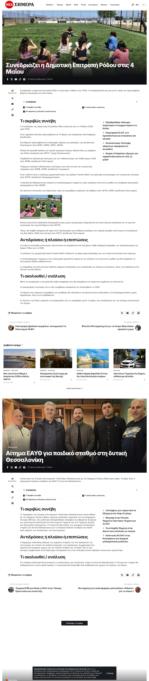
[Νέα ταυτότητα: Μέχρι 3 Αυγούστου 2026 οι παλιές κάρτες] (19, 358)
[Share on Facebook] (7, 79)
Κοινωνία (12, 59)
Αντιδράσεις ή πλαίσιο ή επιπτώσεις (40, 111)
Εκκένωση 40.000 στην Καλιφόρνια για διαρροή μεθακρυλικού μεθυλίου (116, 538)
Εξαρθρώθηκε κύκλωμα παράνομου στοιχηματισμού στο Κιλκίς (120, 125)
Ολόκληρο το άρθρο (74, 623)
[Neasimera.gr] (19, 4)
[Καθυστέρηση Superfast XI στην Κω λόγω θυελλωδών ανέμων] (93, 358)
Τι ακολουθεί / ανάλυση (95, 107)
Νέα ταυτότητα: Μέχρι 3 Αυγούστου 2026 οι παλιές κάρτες (16, 376)
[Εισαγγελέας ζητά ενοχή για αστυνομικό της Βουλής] (56, 358)
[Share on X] (11, 79)
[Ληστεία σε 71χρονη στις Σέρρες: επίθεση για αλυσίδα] (129, 358)
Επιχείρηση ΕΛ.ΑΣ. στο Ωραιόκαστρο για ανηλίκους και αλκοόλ (119, 135)
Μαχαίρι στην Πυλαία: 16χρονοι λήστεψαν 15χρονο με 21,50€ (119, 521)
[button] (110, 673)
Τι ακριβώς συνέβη (33, 107)
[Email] (15, 79)
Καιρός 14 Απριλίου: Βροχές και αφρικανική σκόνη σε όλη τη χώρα (120, 156)
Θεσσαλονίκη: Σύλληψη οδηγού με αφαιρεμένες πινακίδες (117, 146)
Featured (6, 370)
